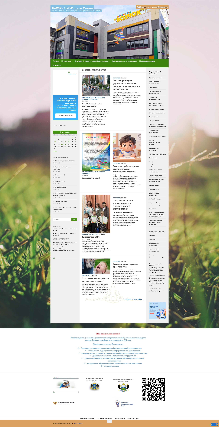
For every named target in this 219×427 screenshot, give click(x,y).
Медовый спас (60, 181)
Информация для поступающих (124, 61)
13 (65, 142)
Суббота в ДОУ (133, 418)
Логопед (116, 78)
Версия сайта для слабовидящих (154, 7)
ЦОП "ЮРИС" (78, 423)
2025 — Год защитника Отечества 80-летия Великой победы (156, 215)
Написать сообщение (65, 115)
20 (65, 144)
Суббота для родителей (157, 136)
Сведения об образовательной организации (91, 61)
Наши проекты (154, 189)
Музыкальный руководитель (154, 250)
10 (55, 142)
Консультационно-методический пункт (156, 104)
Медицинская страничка (154, 244)
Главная (56, 61)
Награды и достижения (157, 154)
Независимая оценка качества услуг (156, 180)
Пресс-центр (66, 61)
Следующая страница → (134, 299)
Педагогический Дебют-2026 (155, 73)
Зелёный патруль (155, 199)
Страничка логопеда (156, 109)
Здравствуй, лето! (91, 178)
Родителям (153, 158)
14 (69, 142)
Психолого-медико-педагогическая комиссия (156, 222)
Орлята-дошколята (156, 78)
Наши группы (154, 185)
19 (62, 144)
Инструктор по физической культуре (93, 172)
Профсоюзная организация (154, 131)
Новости (94, 99)
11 (58, 142)
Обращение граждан (147, 61)
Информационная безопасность (155, 171)
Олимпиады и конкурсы (154, 149)
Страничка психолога (157, 113)
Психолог (94, 234)
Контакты (57, 65)
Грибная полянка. (61, 201)
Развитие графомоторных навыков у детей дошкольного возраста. (126, 169)
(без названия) (60, 175)
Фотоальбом (120, 418)
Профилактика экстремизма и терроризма (154, 164)
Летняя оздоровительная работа (155, 142)
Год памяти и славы (104, 418)
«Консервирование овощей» (64, 161)
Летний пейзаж (60, 187)
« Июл (55, 151)
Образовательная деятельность (155, 92)
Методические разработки (154, 194)
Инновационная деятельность (154, 83)
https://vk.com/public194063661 (64, 250)
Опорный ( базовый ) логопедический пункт (157, 125)
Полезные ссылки (155, 175)
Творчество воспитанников (154, 98)
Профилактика (154, 121)
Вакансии (152, 209)
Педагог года (153, 87)
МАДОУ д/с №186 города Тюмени (72, 8)
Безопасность (154, 117)
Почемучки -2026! (91, 237)
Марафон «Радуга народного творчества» (157, 204)
